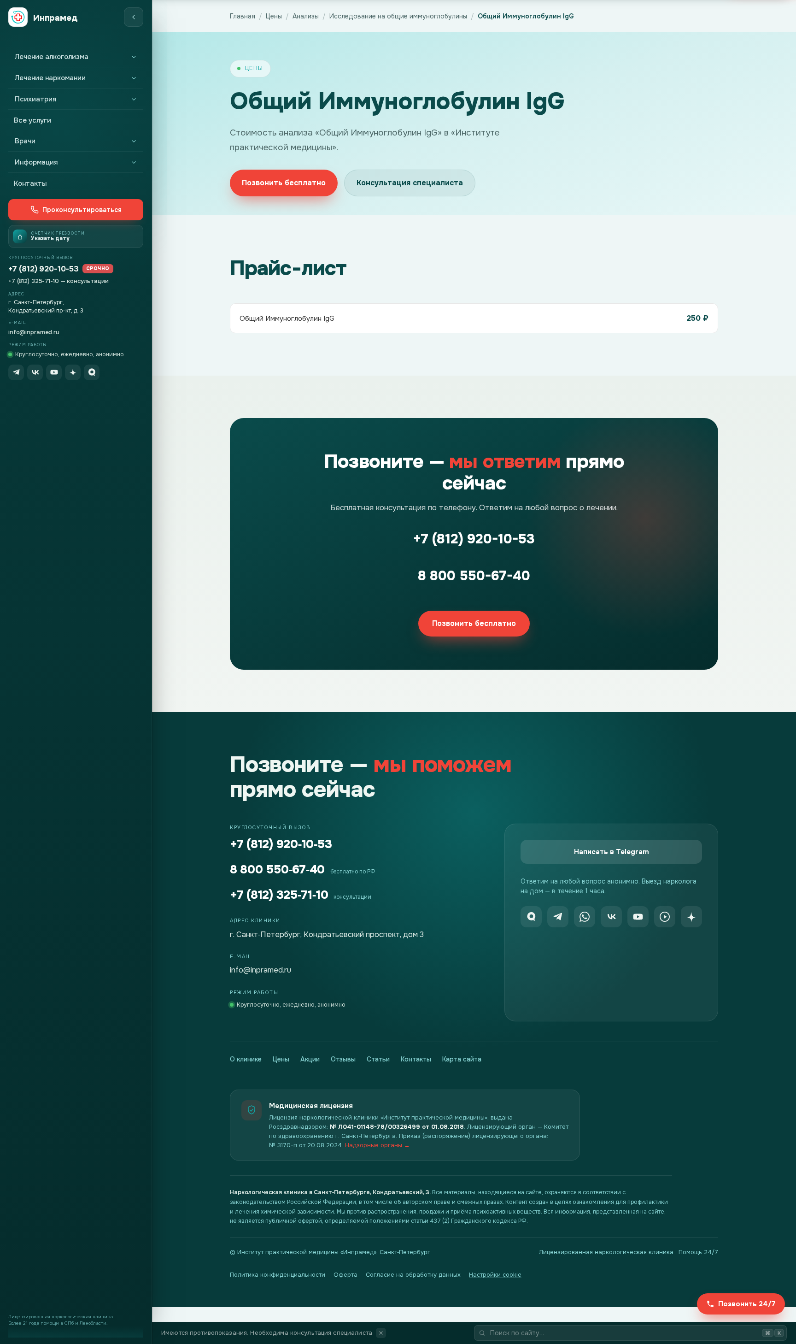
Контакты (30, 183)
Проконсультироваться (82, 210)
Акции (310, 1059)
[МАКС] (92, 372)
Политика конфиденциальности (277, 1275)
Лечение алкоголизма (51, 56)
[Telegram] (16, 372)
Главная (242, 16)
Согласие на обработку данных (413, 1275)
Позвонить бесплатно (284, 183)
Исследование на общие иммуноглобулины (398, 16)
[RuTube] (664, 916)
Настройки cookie (495, 1275)
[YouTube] (54, 372)
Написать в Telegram (611, 851)
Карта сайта (461, 1059)
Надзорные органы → (377, 1145)
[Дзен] (73, 372)
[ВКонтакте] (35, 372)
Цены (274, 16)
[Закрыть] (381, 1333)
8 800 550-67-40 (474, 575)
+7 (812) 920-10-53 (59, 269)
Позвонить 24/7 (747, 1304)
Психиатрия (35, 99)
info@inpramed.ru (33, 332)
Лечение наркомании (50, 78)
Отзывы (343, 1059)
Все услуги (32, 120)
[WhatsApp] (584, 916)
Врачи (25, 141)
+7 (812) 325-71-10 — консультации (58, 281)
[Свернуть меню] (133, 17)
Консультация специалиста (410, 183)
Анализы (306, 16)
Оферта (345, 1275)
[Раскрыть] (133, 57)
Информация (36, 162)
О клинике (246, 1059)
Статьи (378, 1059)
